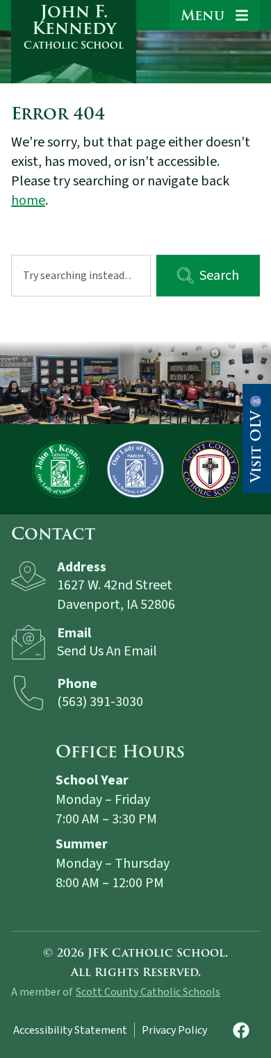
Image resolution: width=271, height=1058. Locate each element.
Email (74, 633)
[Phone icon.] (28, 692)
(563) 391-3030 (100, 702)
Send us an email (107, 651)
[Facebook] (241, 1030)
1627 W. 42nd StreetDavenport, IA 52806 (116, 595)
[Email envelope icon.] (28, 642)
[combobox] (81, 275)
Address (81, 567)
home (28, 200)
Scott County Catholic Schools (148, 992)
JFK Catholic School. (158, 953)
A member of (41, 992)
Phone (77, 684)
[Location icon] (28, 576)
